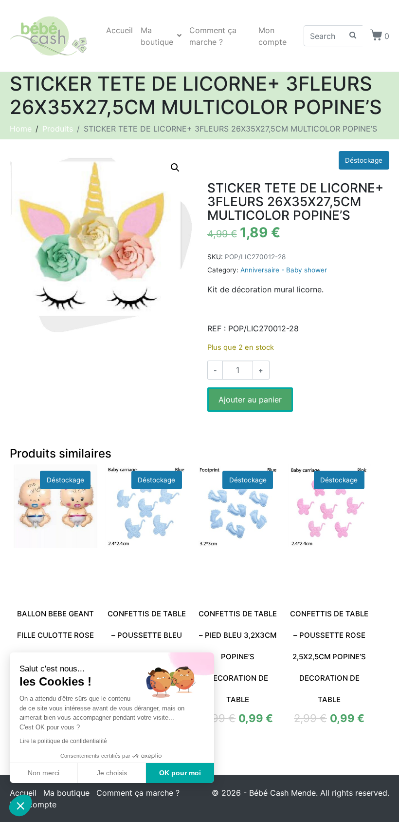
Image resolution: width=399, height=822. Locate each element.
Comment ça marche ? (212, 36)
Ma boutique (157, 36)
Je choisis (112, 773)
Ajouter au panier (250, 399)
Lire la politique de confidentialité (63, 741)
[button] (175, 167)
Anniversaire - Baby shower (283, 270)
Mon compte (272, 36)
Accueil (119, 30)
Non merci (43, 773)
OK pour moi (180, 773)
